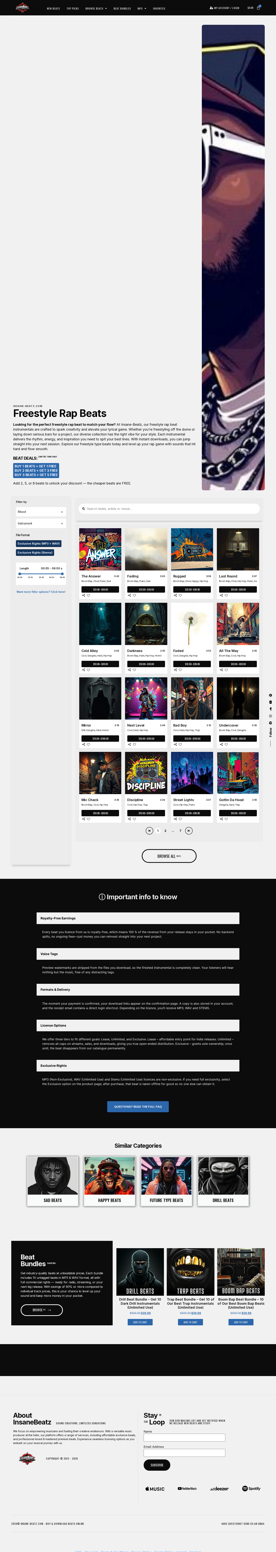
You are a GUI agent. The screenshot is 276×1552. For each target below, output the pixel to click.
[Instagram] (271, 716)
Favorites (159, 8)
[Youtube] (271, 702)
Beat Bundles (122, 8)
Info (140, 8)
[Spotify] (271, 695)
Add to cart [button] (140, 1322)
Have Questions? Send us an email (243, 1524)
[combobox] (41, 511)
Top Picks (72, 8)
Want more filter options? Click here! (41, 591)
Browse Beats (94, 8)
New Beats (53, 8)
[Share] (83, 595)
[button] (128, 1274)
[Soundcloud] (271, 709)
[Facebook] (271, 723)
